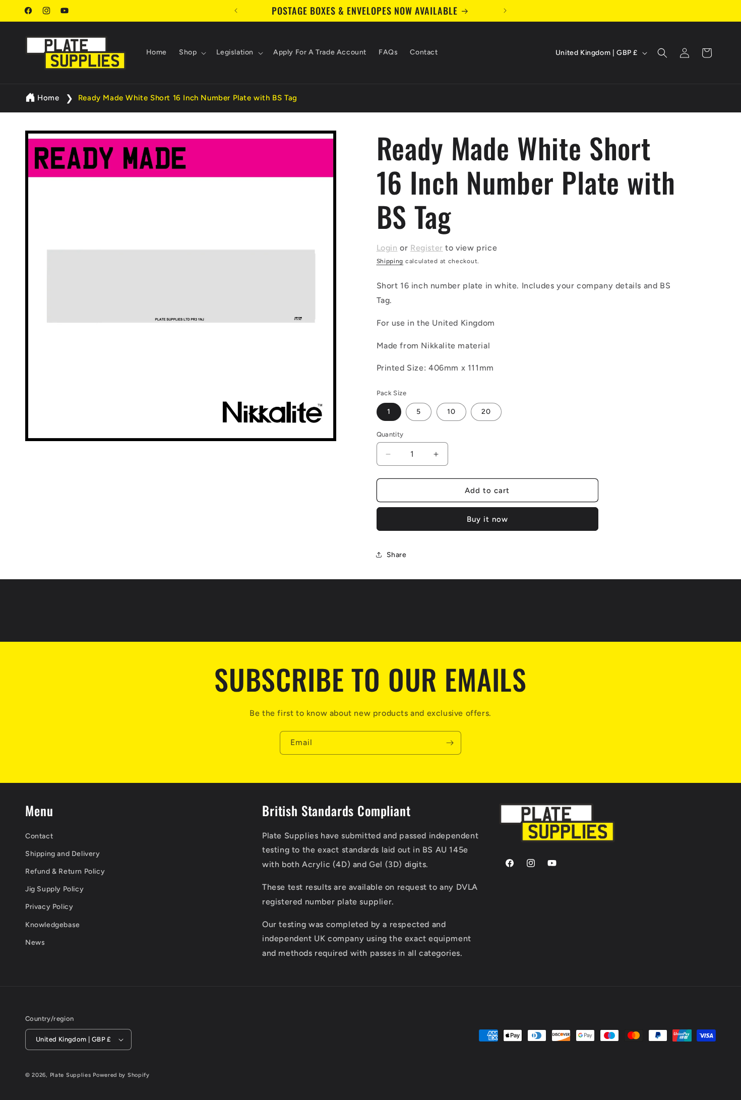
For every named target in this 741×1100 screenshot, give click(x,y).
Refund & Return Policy (65, 871)
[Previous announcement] (236, 10)
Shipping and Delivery (62, 853)
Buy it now (487, 519)
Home (48, 97)
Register (426, 248)
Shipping (390, 261)
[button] (191, 53)
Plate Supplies (70, 1075)
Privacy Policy (49, 906)
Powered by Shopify (121, 1075)
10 (451, 411)
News (35, 942)
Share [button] (397, 555)
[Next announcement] (505, 10)
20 (486, 411)
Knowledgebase (52, 925)
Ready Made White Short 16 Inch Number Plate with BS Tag (187, 97)
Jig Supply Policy (54, 889)
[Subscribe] (450, 743)
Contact (39, 836)
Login (387, 248)
